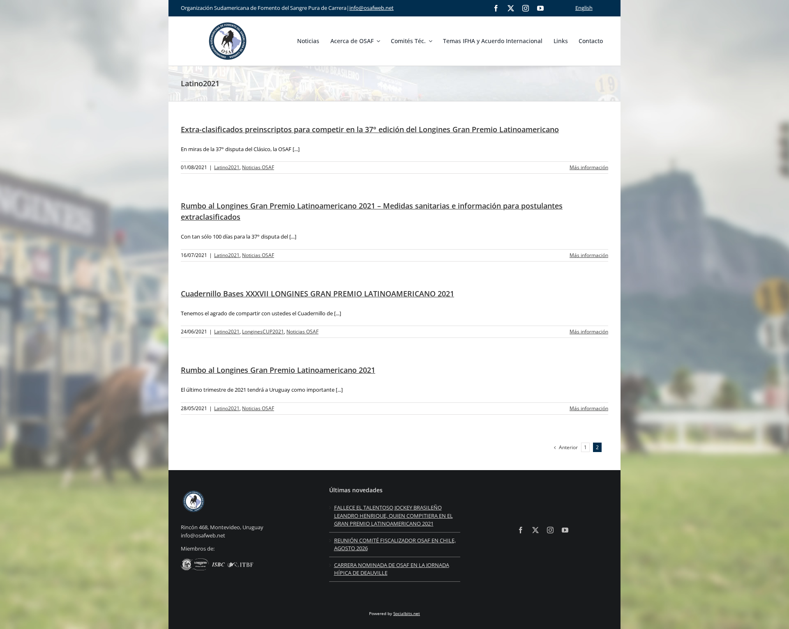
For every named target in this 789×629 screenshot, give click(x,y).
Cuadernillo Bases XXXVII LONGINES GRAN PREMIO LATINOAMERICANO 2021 (317, 293)
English (584, 7)
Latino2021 (227, 167)
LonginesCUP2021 (263, 331)
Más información (589, 167)
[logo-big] (227, 21)
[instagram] (525, 8)
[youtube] (540, 8)
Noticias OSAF (258, 167)
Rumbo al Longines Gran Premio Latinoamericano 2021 (278, 370)
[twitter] (511, 8)
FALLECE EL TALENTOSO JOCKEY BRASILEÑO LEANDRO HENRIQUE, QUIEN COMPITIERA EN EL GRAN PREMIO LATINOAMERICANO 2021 (393, 515)
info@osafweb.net (371, 7)
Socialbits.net (406, 613)
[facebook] (496, 8)
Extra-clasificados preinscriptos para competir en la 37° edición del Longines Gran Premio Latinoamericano (370, 129)
